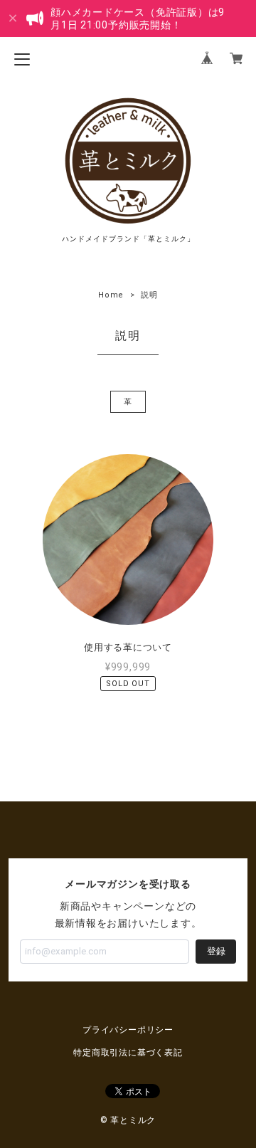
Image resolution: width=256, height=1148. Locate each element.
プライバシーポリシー (128, 1030)
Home (111, 295)
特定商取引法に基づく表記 (127, 1053)
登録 (216, 951)
